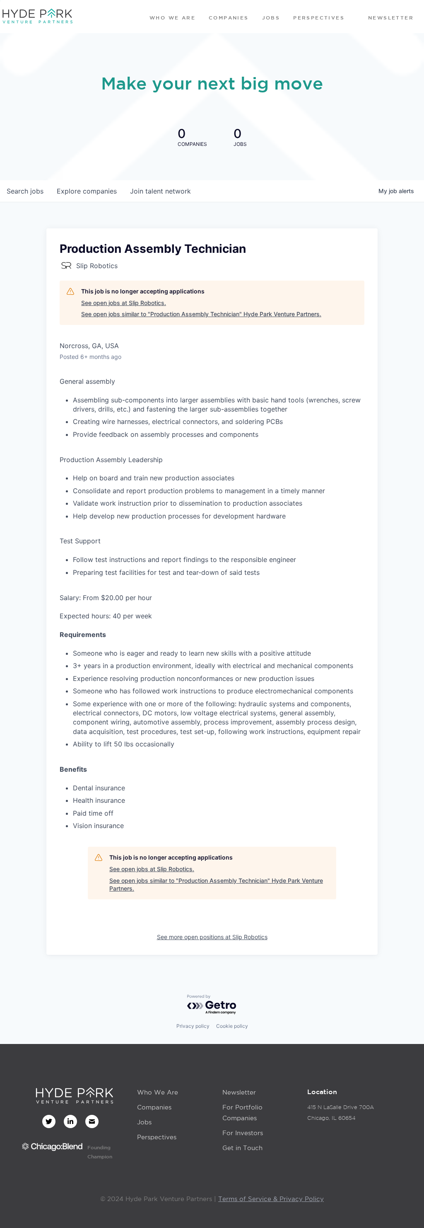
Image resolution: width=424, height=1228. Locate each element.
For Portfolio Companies (242, 1112)
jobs (25, 191)
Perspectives (156, 1137)
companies (87, 191)
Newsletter (239, 1092)
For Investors (242, 1132)
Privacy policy (193, 1026)
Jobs (144, 1122)
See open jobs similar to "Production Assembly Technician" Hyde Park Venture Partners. (201, 313)
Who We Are (157, 1092)
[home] (37, 16)
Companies (154, 1107)
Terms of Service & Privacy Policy (271, 1198)
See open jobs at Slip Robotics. (123, 302)
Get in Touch (242, 1147)
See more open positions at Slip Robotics (212, 936)
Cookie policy (232, 1026)
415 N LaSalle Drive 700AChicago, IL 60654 (340, 1112)
